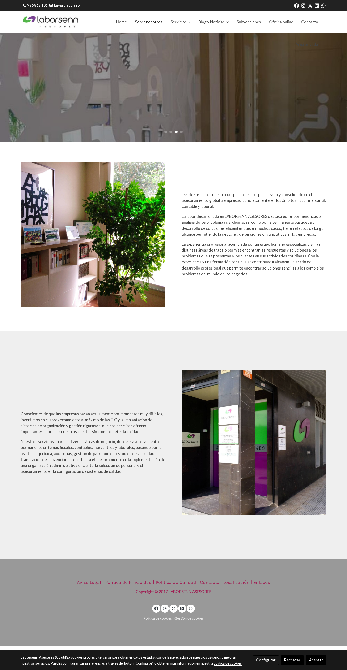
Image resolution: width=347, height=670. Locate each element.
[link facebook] (296, 5)
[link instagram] (303, 5)
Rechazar (292, 659)
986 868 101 (37, 5)
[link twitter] (310, 5)
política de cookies (228, 663)
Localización (236, 582)
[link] (51, 22)
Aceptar (316, 659)
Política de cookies (157, 618)
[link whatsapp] (323, 5)
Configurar (266, 659)
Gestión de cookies (189, 618)
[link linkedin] (317, 5)
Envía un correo (67, 5)
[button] (181, 22)
